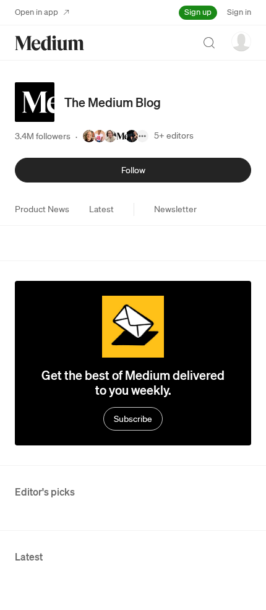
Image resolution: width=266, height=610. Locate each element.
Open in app (36, 12)
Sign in (239, 12)
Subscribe (133, 418)
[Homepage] (49, 43)
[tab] (42, 209)
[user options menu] (241, 41)
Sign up (198, 12)
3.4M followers (43, 136)
